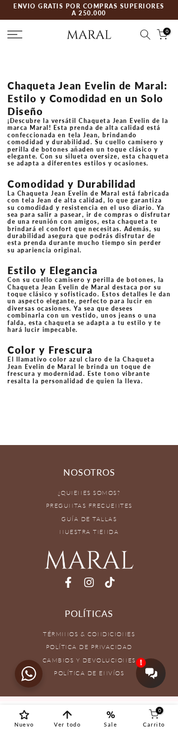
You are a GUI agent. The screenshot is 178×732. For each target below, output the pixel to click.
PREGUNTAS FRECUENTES (89, 505)
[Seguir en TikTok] (109, 582)
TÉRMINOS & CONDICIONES (89, 634)
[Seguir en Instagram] (89, 582)
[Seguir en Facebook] (68, 582)
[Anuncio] (89, 10)
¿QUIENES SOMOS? (89, 492)
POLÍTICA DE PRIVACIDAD (89, 647)
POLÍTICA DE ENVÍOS (89, 673)
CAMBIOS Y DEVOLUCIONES (89, 660)
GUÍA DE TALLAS (89, 519)
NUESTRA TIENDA (89, 531)
